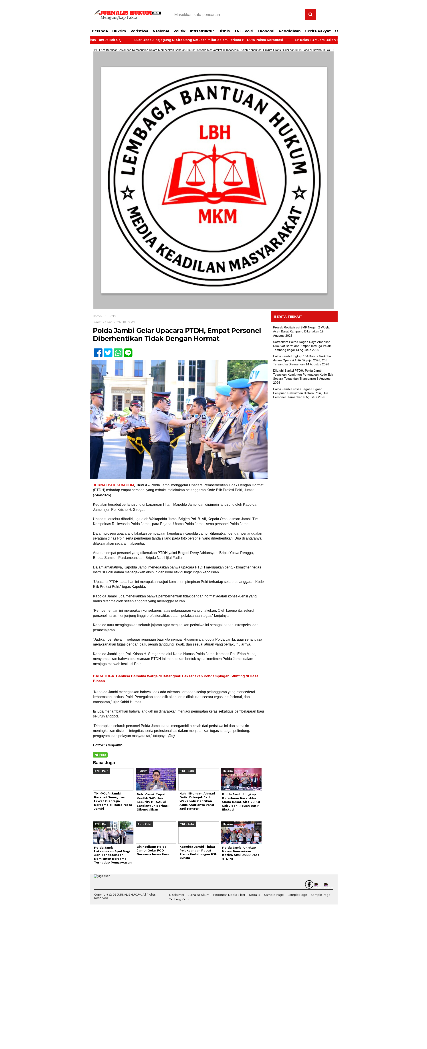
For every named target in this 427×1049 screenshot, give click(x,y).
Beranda (100, 31)
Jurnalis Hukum (198, 894)
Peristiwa (139, 31)
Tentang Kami (179, 899)
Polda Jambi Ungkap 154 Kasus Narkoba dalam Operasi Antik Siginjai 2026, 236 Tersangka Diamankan (302, 360)
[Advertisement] (304, 475)
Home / (98, 316)
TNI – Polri (243, 31)
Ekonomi (266, 31)
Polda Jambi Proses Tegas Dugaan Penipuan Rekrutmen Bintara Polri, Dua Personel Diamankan (300, 393)
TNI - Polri (109, 316)
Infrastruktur (202, 31)
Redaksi (254, 894)
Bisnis (224, 31)
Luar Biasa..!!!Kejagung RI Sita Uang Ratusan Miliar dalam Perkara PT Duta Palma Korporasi (178, 39)
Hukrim (119, 31)
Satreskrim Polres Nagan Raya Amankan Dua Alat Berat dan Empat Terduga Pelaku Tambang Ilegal (302, 346)
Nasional (161, 31)
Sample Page (274, 894)
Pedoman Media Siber (229, 894)
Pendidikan (290, 31)
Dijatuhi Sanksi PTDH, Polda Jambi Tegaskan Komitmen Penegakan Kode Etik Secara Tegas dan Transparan (303, 374)
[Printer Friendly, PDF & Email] (100, 755)
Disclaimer (176, 894)
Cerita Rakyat (318, 31)
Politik (179, 31)
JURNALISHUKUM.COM (113, 485)
